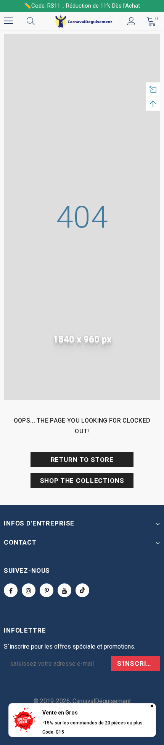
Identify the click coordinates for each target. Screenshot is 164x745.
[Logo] (83, 21)
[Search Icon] (38, 21)
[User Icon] (131, 21)
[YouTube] (64, 590)
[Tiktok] (82, 590)
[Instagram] (28, 590)
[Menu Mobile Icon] (8, 21)
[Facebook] (11, 590)
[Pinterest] (46, 590)
